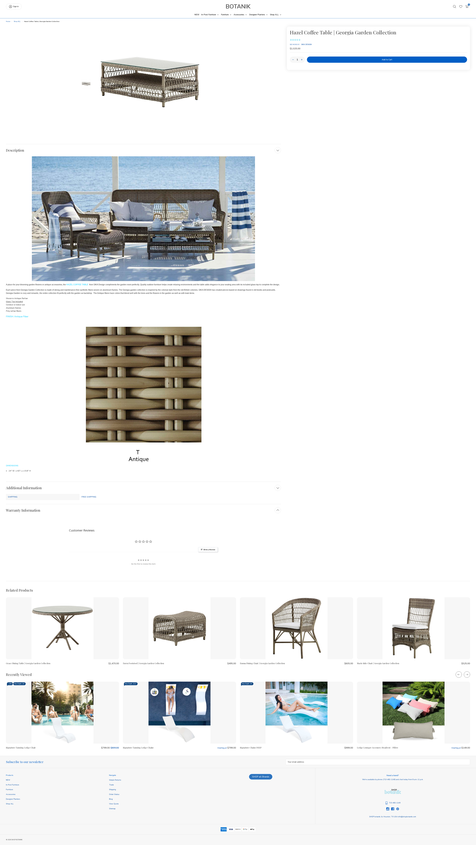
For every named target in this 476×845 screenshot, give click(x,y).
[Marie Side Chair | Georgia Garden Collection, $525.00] (413, 628)
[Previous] (459, 674)
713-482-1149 (389, 779)
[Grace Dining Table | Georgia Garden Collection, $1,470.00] (62, 628)
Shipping (112, 789)
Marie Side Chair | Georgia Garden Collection (378, 663)
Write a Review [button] (209, 549)
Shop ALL (10, 804)
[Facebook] (393, 808)
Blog (111, 799)
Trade (111, 785)
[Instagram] (388, 808)
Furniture (9, 789)
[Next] (467, 674)
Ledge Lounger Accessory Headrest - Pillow (377, 748)
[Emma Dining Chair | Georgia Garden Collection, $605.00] (296, 628)
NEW (8, 780)
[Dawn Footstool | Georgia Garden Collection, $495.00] (179, 628)
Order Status (114, 794)
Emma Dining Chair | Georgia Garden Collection (262, 663)
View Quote (114, 804)
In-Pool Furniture (12, 785)
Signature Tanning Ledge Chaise (138, 748)
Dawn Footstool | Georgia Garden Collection (143, 663)
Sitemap (112, 808)
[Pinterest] (397, 808)
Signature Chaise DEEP (251, 748)
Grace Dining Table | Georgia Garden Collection (28, 663)
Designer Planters (13, 799)
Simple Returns (115, 780)
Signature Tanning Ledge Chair (21, 748)
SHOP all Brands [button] (260, 776)
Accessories (10, 794)
